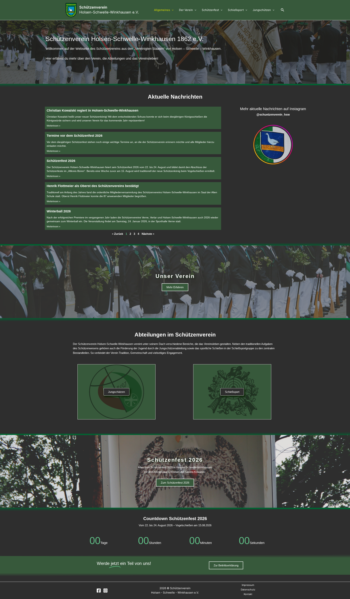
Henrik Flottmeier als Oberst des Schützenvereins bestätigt (93, 186)
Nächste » (148, 233)
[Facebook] (98, 590)
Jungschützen (262, 10)
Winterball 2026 (59, 211)
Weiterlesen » (53, 126)
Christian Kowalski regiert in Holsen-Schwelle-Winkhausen (92, 110)
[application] (172, 10)
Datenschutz (248, 589)
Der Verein (186, 10)
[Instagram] (105, 590)
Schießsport (236, 10)
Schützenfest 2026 (61, 161)
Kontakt (248, 594)
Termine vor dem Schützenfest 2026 (74, 135)
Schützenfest (210, 10)
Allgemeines (162, 10)
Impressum (248, 585)
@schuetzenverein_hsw (273, 114)
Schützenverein (93, 7)
